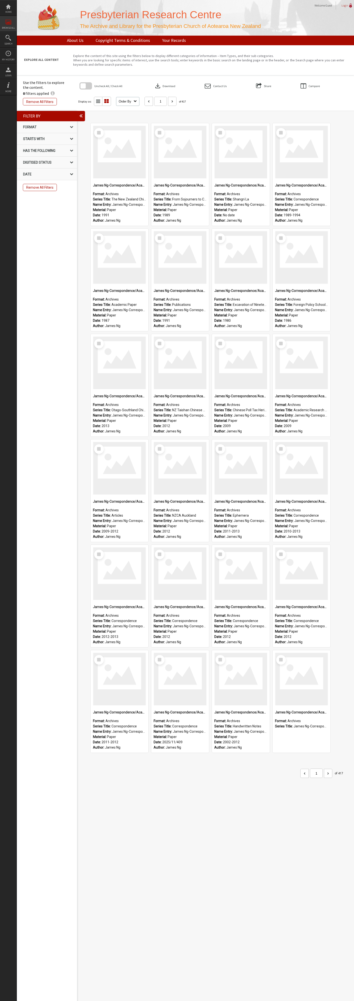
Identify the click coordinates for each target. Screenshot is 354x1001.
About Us (75, 40)
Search (8, 43)
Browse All (8, 27)
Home (8, 11)
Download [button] (164, 86)
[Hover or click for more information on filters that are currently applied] (53, 93)
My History (8, 59)
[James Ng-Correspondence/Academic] (119, 152)
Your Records (174, 40)
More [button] (8, 91)
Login (8, 75)
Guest (329, 5)
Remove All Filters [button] (39, 102)
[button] (215, 86)
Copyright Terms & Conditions (123, 40)
